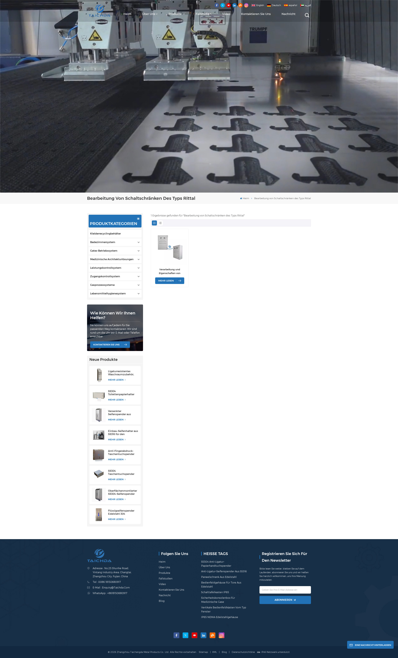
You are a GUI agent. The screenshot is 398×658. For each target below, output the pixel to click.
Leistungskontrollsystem (105, 267)
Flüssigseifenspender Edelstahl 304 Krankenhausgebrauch (122, 512)
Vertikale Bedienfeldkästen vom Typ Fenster (223, 609)
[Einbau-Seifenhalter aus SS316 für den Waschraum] (99, 435)
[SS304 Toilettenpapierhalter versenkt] (99, 395)
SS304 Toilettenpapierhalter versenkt (121, 393)
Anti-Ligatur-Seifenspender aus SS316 (224, 571)
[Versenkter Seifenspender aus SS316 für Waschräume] (99, 415)
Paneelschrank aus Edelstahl (219, 576)
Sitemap (204, 652)
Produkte (175, 14)
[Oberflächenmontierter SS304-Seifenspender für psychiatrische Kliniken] (99, 495)
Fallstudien (203, 14)
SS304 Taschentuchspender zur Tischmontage (121, 472)
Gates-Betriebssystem (103, 250)
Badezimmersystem (102, 242)
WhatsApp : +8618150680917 (110, 593)
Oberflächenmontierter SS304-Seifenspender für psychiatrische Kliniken (122, 492)
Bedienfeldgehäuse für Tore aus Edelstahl (221, 584)
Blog (161, 600)
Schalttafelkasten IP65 (215, 592)
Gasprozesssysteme (102, 284)
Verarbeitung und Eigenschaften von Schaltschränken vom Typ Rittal (170, 271)
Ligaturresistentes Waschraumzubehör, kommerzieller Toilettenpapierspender (122, 373)
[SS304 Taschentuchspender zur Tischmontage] (99, 475)
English (260, 5)
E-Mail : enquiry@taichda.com (111, 587)
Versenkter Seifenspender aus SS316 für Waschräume (122, 413)
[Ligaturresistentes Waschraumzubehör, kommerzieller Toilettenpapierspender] (99, 375)
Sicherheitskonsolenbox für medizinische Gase (218, 599)
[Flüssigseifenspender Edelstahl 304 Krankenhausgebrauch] (99, 515)
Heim (127, 14)
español (293, 5)
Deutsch (276, 5)
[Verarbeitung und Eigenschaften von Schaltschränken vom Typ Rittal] (169, 247)
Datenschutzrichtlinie (243, 652)
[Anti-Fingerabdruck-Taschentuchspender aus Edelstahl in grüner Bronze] (99, 455)
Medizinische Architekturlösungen (112, 259)
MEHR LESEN (116, 379)
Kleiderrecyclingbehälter (105, 233)
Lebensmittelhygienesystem (108, 293)
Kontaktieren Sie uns (256, 14)
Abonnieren (283, 599)
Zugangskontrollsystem (105, 276)
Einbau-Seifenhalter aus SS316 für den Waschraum (123, 433)
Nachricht (288, 14)
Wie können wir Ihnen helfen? (112, 315)
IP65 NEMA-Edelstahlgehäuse (219, 617)
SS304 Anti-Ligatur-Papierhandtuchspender (216, 563)
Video (226, 14)
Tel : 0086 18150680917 (107, 581)
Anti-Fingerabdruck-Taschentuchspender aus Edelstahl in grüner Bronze (122, 453)
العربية (308, 5)
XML (214, 652)
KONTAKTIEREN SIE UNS (106, 344)
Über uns (148, 14)
